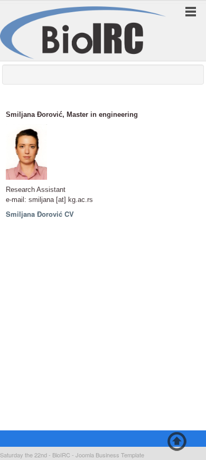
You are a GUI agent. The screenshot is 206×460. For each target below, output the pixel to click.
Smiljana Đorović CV (40, 214)
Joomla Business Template (110, 454)
